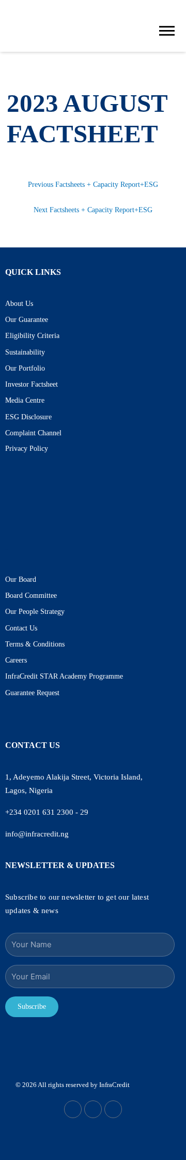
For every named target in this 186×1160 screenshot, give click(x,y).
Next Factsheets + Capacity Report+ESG (93, 210)
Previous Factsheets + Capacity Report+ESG (93, 184)
